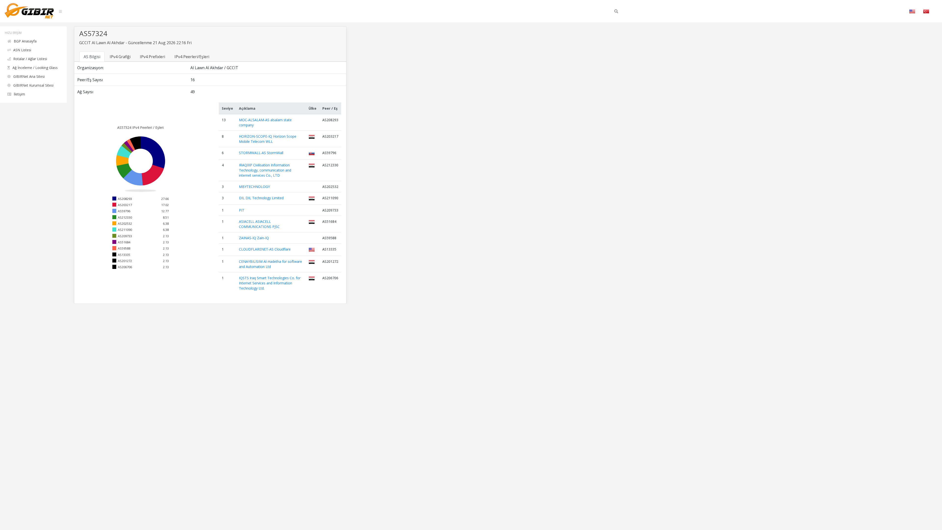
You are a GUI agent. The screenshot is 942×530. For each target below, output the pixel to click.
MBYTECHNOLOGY (254, 186)
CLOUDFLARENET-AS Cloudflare (265, 249)
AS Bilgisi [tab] (92, 56)
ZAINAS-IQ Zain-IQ (254, 238)
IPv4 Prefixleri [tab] (152, 56)
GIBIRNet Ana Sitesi (29, 76)
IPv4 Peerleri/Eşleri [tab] (191, 56)
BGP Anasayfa (25, 41)
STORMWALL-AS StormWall (261, 152)
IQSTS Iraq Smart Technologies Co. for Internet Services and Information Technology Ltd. (270, 283)
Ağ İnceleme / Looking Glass (35, 67)
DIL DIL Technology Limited (261, 198)
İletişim (19, 94)
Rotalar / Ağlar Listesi (30, 58)
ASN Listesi (22, 50)
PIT (241, 210)
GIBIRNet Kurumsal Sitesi (33, 85)
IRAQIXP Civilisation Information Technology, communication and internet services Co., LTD (265, 170)
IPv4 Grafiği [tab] (120, 56)
